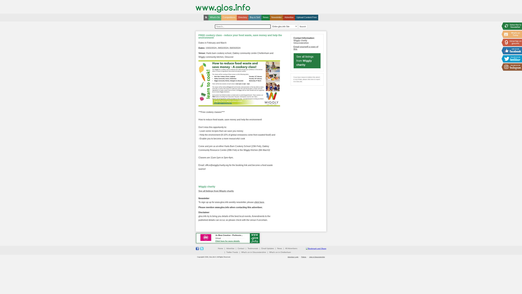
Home (220, 248)
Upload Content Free (306, 17)
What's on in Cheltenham (280, 252)
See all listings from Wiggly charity (216, 191)
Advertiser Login (293, 257)
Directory (242, 17)
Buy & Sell (255, 17)
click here (259, 202)
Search (303, 26)
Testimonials (253, 248)
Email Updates (267, 248)
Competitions (229, 17)
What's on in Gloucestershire (253, 252)
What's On (215, 17)
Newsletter (276, 17)
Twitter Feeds (232, 252)
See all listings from (304, 60)
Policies (303, 257)
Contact (241, 248)
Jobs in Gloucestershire (317, 257)
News (265, 17)
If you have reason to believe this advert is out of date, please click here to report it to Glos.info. (306, 79)
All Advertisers (291, 248)
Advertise (289, 17)
